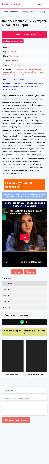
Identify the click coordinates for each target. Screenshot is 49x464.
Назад (17, 272)
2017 (9, 47)
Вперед (30, 272)
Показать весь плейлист (16, 315)
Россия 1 (15, 60)
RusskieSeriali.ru (10, 3)
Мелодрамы (14, 56)
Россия (14, 51)
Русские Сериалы (18, 65)
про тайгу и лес (33, 72)
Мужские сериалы (18, 72)
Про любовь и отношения (22, 69)
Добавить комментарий (16, 420)
